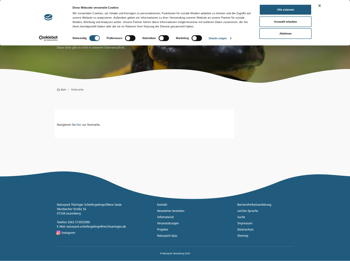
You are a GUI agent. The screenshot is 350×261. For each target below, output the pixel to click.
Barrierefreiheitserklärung (254, 205)
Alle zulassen (285, 9)
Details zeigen (218, 38)
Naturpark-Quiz (167, 236)
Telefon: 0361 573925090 (73, 222)
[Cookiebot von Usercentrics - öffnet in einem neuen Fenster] (48, 38)
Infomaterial (165, 217)
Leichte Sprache (247, 211)
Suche (241, 217)
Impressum (244, 223)
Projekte (162, 229)
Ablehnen (285, 33)
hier (78, 125)
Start (63, 90)
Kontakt (162, 205)
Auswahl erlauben (285, 21)
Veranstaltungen (168, 223)
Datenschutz (245, 229)
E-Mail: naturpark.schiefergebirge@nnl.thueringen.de (91, 226)
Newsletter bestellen (170, 211)
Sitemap (242, 236)
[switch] (130, 38)
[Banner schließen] (319, 5)
